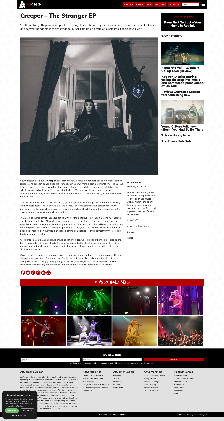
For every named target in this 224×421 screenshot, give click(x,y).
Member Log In (4, 419)
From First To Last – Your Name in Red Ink (182, 23)
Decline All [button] (27, 411)
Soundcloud (118, 387)
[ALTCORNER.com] (22, 7)
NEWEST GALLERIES (112, 282)
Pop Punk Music (181, 375)
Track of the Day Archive (154, 375)
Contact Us (87, 390)
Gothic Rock (179, 384)
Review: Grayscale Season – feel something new (181, 93)
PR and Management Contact (95, 387)
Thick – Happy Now (175, 135)
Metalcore (178, 390)
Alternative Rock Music (184, 378)
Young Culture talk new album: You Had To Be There (182, 127)
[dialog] (19, 405)
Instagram (117, 381)
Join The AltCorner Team (93, 378)
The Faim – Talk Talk (176, 141)
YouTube (116, 384)
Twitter (116, 378)
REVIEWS (140, 4)
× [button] (35, 393)
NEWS (149, 4)
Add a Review (88, 381)
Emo (176, 394)
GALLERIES (160, 4)
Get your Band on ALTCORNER (96, 384)
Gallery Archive (150, 378)
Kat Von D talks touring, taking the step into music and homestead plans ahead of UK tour (182, 81)
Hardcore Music (180, 381)
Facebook (117, 375)
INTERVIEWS (174, 4)
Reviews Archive (151, 390)
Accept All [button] (11, 411)
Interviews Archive (151, 387)
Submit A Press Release (93, 375)
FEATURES (128, 4)
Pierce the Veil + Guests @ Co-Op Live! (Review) (180, 69)
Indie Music (179, 387)
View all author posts (138, 226)
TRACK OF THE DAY (182, 16)
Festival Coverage (151, 381)
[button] (20, 415)
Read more (21, 406)
